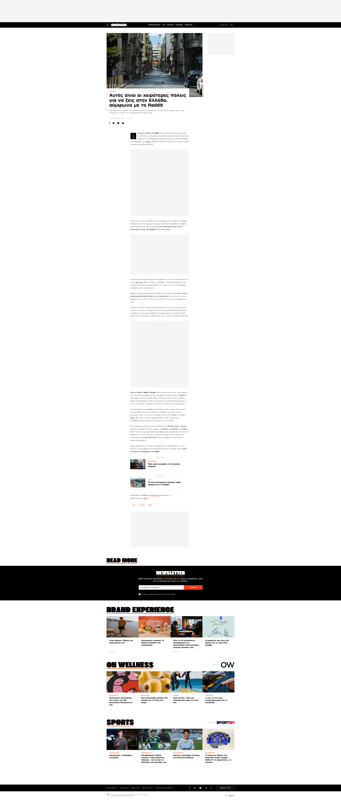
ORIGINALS (152, 461)
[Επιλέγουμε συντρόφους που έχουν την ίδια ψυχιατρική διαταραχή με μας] (123, 682)
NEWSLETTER (225, 788)
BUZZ (150, 505)
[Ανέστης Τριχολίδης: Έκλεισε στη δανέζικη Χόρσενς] (186, 739)
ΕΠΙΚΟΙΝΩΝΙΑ (112, 788)
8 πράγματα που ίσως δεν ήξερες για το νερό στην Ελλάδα (217, 643)
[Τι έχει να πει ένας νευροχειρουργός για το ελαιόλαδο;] (218, 682)
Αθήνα (132, 418)
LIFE (149, 479)
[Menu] (107, 25)
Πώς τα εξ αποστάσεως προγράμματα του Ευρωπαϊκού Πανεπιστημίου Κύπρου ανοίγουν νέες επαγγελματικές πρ (186, 645)
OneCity (170, 25)
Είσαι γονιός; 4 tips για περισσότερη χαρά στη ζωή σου (185, 700)
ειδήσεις (145, 498)
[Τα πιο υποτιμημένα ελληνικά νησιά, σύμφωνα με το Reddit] (137, 482)
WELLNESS (145, 695)
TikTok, (148, 141)
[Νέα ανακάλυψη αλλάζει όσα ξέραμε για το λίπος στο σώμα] (154, 682)
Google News (155, 495)
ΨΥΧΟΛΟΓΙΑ (113, 695)
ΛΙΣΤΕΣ (112, 91)
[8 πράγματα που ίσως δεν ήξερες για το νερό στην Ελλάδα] (218, 626)
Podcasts (189, 25)
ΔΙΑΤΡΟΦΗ (209, 695)
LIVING (176, 695)
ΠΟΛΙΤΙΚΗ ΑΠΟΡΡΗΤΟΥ (164, 788)
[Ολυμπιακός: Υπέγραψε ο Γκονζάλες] (123, 739)
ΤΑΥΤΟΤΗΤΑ (124, 788)
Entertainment (154, 25)
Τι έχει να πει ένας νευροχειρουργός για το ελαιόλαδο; (216, 700)
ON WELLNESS (130, 665)
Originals (179, 25)
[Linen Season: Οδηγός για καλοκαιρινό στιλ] (123, 626)
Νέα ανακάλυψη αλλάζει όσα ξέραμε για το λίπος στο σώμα (154, 700)
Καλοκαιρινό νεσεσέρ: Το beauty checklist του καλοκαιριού (152, 643)
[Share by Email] (123, 123)
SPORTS (120, 723)
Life (163, 25)
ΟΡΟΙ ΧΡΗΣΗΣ (147, 788)
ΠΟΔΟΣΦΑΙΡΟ (114, 753)
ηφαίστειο (139, 282)
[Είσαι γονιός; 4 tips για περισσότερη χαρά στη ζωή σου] (186, 682)
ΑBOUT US (135, 788)
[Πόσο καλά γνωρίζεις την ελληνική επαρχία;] (137, 464)
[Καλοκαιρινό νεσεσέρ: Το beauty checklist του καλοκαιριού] (154, 626)
